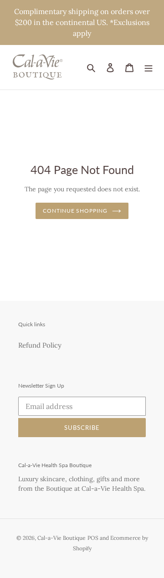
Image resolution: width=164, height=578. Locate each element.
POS (92, 537)
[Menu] (148, 67)
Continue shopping (75, 210)
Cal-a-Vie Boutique (61, 537)
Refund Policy (40, 345)
